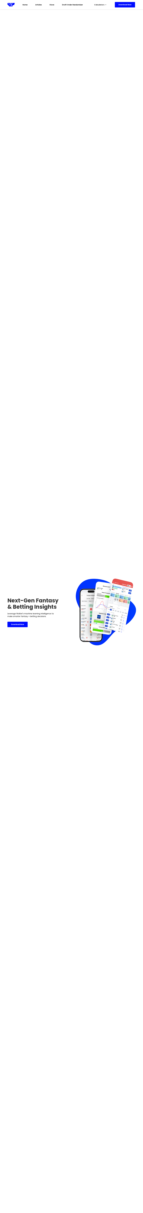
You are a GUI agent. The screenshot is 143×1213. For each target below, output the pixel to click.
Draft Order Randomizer (72, 5)
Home (25, 5)
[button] (100, 4)
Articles (38, 5)
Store (52, 5)
